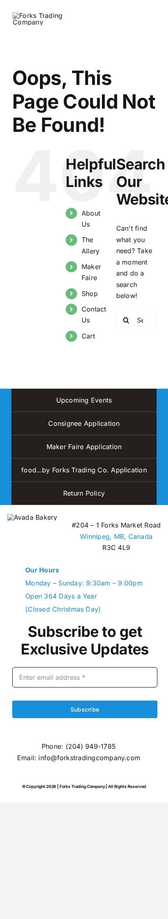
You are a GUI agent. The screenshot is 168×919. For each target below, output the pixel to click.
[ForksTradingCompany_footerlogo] (32, 517)
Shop (90, 293)
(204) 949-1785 (91, 746)
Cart (88, 336)
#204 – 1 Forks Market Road (116, 525)
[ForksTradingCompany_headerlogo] (41, 15)
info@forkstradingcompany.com (89, 758)
